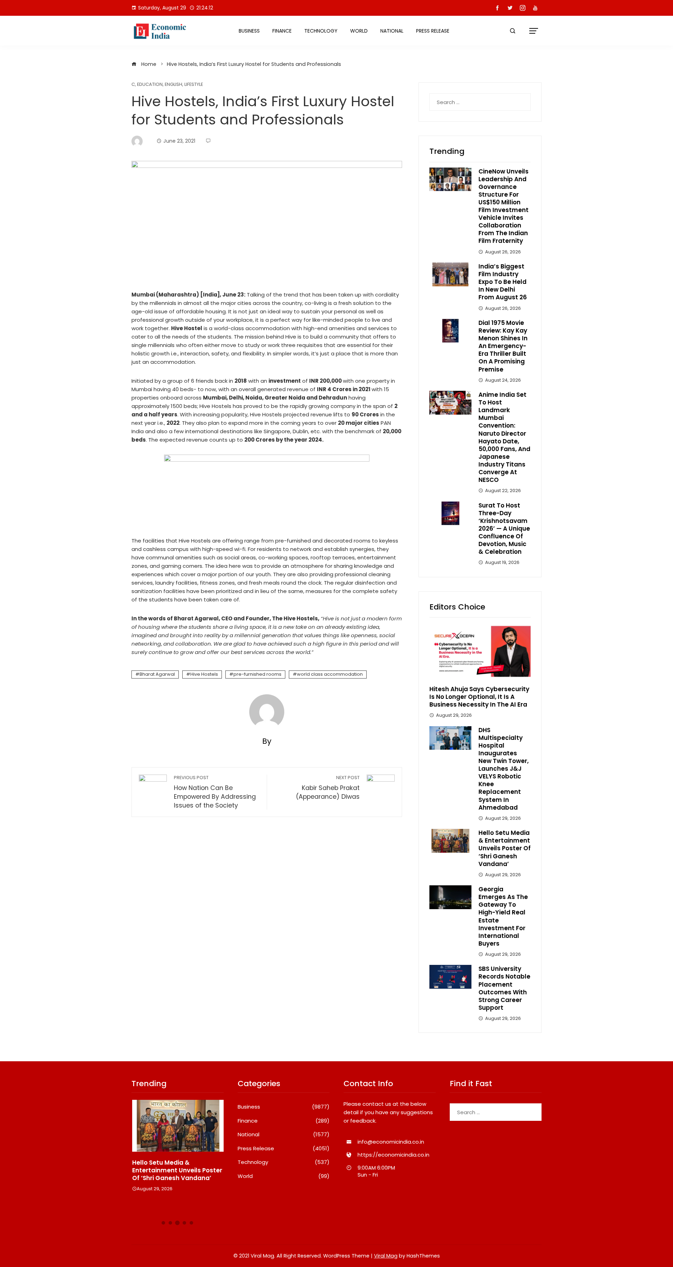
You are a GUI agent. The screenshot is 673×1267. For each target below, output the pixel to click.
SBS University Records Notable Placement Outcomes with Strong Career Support (504, 988)
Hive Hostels (204, 674)
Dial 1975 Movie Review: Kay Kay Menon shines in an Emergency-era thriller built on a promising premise (503, 346)
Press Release (432, 30)
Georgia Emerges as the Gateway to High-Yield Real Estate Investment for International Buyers (503, 916)
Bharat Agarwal (157, 674)
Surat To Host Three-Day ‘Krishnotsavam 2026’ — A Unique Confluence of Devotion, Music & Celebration (504, 528)
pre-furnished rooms (257, 674)
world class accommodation (330, 674)
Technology (321, 30)
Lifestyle (193, 84)
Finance (282, 30)
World (359, 30)
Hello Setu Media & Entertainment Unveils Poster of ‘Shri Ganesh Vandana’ (504, 848)
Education (150, 84)
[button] (163, 1223)
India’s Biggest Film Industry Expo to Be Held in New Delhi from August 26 (502, 281)
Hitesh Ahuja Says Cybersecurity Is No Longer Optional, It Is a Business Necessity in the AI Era (479, 697)
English (173, 84)
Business (249, 30)
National (391, 30)
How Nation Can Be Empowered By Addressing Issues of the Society (215, 792)
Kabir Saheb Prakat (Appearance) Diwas (328, 788)
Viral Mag (385, 1255)
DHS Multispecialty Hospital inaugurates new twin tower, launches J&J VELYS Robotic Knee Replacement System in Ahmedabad (503, 769)
